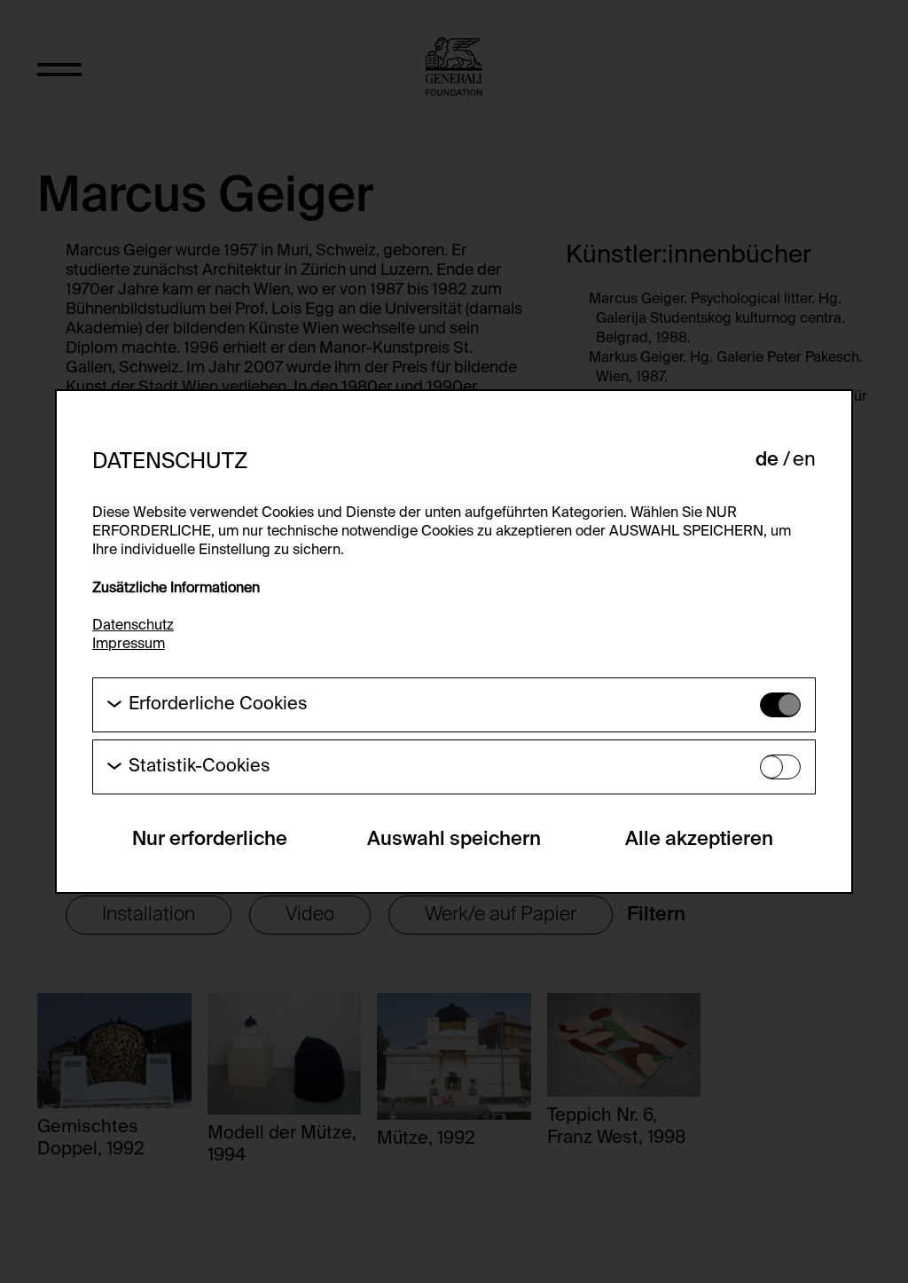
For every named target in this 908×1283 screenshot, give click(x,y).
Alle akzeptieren (699, 839)
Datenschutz (133, 626)
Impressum (128, 645)
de (767, 460)
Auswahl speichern (454, 839)
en (804, 460)
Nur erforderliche (209, 839)
